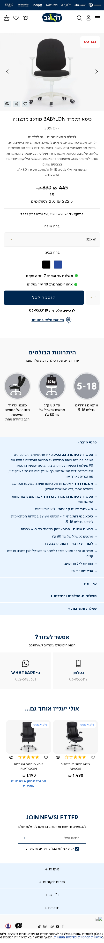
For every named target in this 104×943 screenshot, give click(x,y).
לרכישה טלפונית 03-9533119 (52, 310)
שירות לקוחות (53, 882)
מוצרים (53, 908)
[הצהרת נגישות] (18, 926)
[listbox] (52, 239)
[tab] (52, 443)
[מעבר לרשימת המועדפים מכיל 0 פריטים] (25, 17)
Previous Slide (7, 71)
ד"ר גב (53, 895)
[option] (58, 265)
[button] (88, 17)
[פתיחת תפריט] (100, 17)
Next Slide (96, 71)
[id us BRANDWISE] (98, 920)
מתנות (53, 869)
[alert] (52, 935)
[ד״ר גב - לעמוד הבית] (52, 17)
